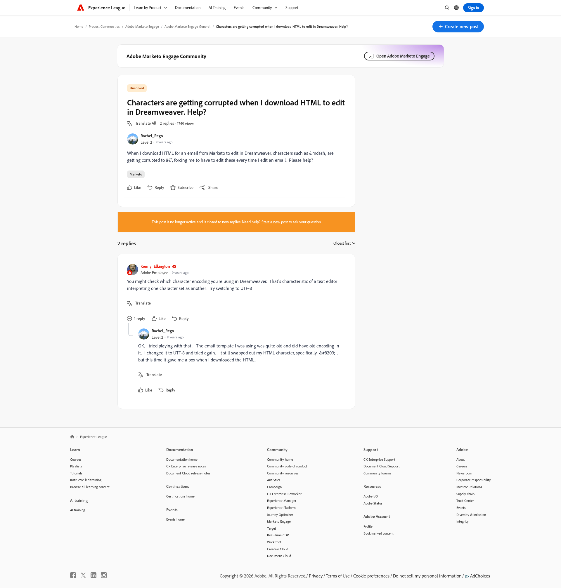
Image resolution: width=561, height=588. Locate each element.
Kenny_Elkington (155, 266)
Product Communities (104, 26)
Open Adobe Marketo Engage (403, 56)
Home (79, 26)
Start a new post (275, 222)
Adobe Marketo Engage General (187, 26)
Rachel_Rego (152, 135)
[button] (458, 26)
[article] (235, 293)
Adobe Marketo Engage (142, 26)
